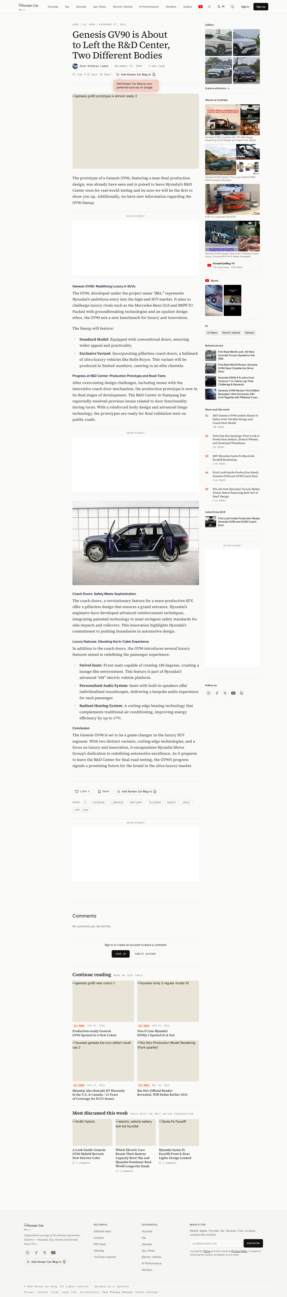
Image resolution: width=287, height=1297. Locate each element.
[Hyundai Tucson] (218, 70)
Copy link (81, 810)
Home (75, 24)
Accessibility (89, 1292)
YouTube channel (105, 1256)
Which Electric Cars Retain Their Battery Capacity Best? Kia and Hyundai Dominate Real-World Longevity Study (134, 1158)
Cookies (43, 1292)
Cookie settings (146, 1292)
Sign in (245, 6)
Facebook (99, 802)
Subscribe (253, 1243)
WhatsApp (136, 802)
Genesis (81, 6)
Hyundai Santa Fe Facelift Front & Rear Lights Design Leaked (175, 1154)
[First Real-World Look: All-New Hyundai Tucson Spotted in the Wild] (218, 42)
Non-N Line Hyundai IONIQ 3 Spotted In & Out (156, 1033)
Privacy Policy (239, 1251)
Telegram (155, 802)
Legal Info (69, 1292)
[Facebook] (216, 693)
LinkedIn (117, 802)
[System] (232, 7)
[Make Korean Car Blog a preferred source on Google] (241, 693)
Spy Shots (99, 6)
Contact (99, 1237)
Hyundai (53, 6)
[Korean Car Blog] (31, 6)
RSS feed (100, 1244)
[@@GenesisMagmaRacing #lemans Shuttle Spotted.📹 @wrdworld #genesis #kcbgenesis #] (232, 300)
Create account (145, 953)
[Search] (209, 7)
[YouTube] (233, 693)
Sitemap (99, 1250)
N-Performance (149, 6)
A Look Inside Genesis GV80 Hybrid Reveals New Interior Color (89, 1154)
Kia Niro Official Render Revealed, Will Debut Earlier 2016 (162, 1092)
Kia (67, 6)
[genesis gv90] (246, 70)
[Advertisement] (135, 247)
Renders (171, 6)
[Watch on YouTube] (200, 6)
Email (187, 802)
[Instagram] (208, 693)
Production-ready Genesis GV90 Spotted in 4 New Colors (94, 1033)
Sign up (260, 6)
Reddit (171, 802)
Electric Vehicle (122, 6)
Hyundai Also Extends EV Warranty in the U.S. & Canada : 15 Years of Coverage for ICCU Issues (98, 1094)
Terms (206, 1251)
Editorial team (102, 1231)
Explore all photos (217, 88)
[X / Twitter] (225, 693)
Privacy (29, 1292)
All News (89, 24)
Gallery (187, 6)
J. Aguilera (120, 1286)
